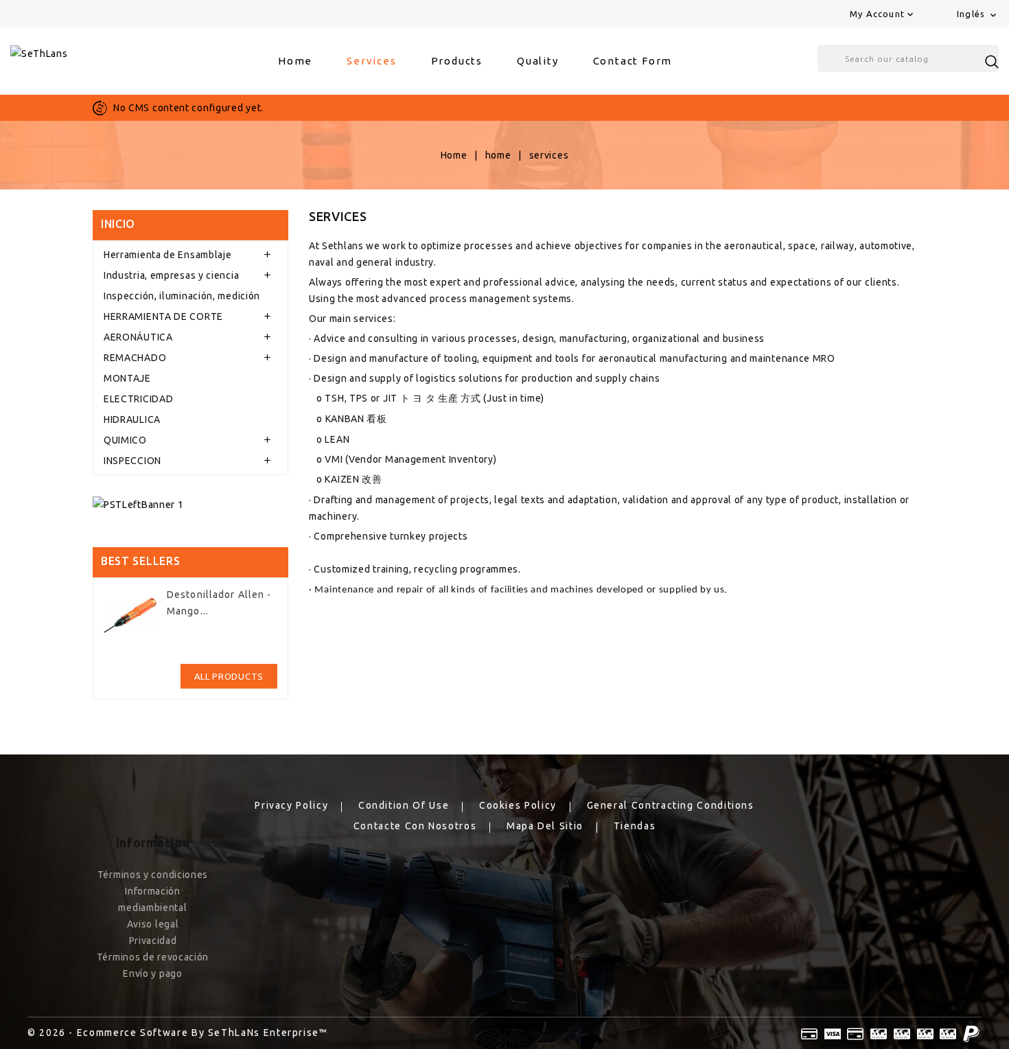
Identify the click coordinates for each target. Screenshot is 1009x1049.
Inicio (118, 224)
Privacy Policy (291, 805)
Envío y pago (152, 973)
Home (295, 61)
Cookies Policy (518, 805)
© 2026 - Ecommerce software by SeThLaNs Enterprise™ (177, 1032)
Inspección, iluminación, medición (182, 295)
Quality (538, 61)
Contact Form (633, 61)
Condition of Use (403, 805)
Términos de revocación (153, 957)
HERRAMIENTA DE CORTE (163, 316)
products (457, 61)
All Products (229, 676)
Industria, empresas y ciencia (171, 275)
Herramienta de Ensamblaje (168, 254)
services (371, 61)
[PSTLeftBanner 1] (190, 504)
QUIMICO (125, 440)
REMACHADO (135, 357)
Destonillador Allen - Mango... (219, 602)
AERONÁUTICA (138, 337)
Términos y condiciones (152, 874)
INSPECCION (132, 460)
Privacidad (153, 940)
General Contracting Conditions (670, 805)
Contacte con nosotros (414, 825)
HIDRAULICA (132, 419)
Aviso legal (153, 924)
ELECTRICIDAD (138, 398)
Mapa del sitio (545, 825)
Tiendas (635, 825)
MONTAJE (127, 378)
